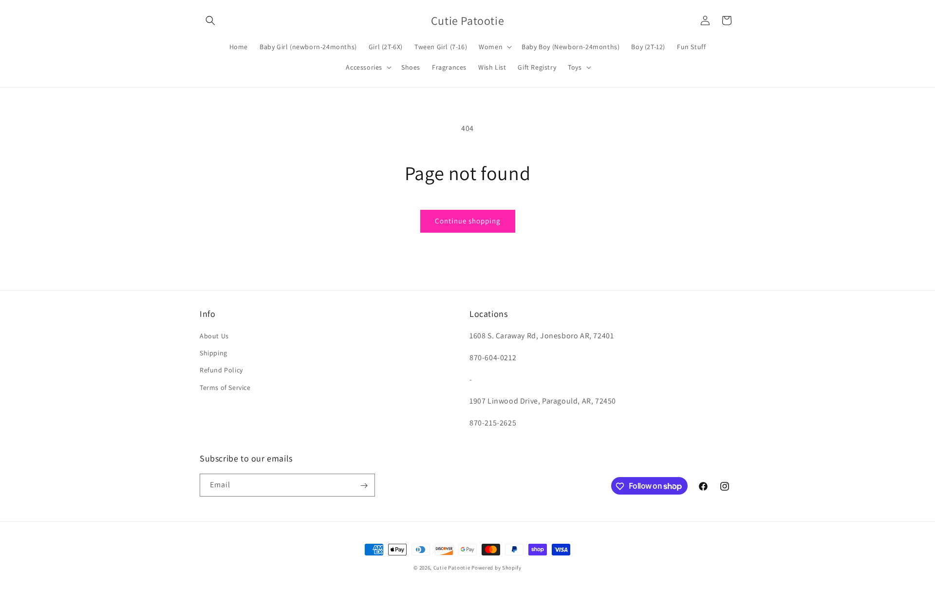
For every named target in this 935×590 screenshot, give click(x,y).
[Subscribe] (363, 485)
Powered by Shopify (496, 567)
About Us (214, 336)
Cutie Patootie (451, 567)
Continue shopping (468, 220)
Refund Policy (221, 370)
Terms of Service (225, 387)
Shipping (213, 353)
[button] (210, 20)
